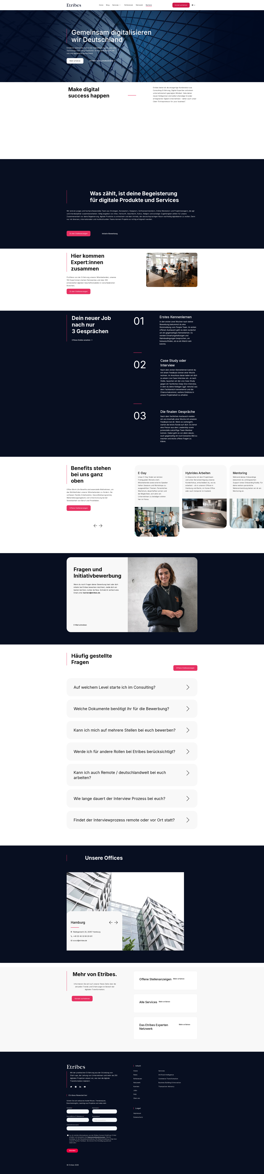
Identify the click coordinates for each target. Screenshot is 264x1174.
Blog (107, 5)
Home (101, 5)
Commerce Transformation (168, 1079)
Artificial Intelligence (166, 1075)
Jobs (135, 1090)
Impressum (137, 1113)
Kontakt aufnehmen (181, 5)
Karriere (149, 5)
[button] (117, 5)
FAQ (135, 1094)
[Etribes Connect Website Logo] (74, 5)
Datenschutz (138, 1117)
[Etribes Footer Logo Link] (76, 1067)
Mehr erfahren (75, 61)
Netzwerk (139, 5)
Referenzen (128, 5)
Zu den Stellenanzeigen (79, 234)
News (135, 1075)
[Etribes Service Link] (117, 5)
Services (162, 1071)
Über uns (136, 1098)
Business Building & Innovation (170, 1082)
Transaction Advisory (166, 1086)
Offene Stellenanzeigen (79, 508)
